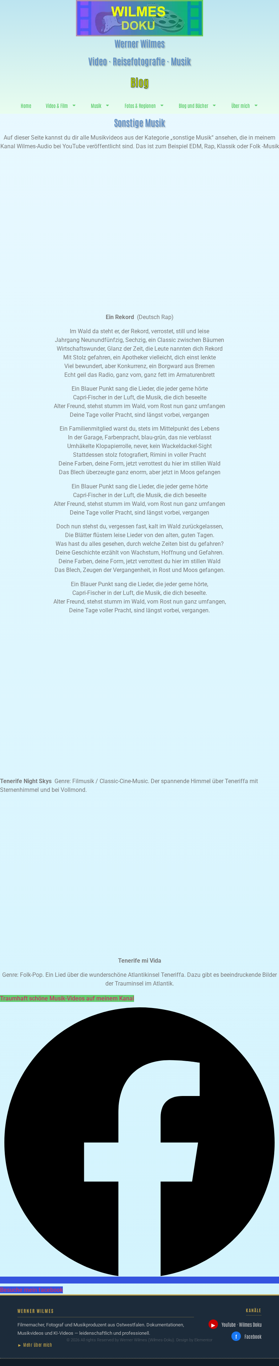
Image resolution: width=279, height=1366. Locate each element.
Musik (96, 105)
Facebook (248, 1336)
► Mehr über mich (34, 1344)
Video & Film (57, 105)
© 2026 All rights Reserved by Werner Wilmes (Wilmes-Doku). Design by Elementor (139, 1340)
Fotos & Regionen (140, 105)
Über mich (240, 105)
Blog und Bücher (193, 105)
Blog (139, 81)
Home (26, 105)
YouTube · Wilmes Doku (236, 1324)
